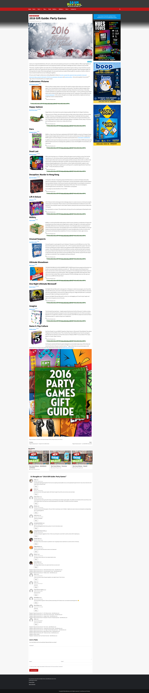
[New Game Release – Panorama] (60, 457)
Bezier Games (32, 287)
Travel (49, 9)
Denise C (36, 554)
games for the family (41, 77)
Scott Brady (32, 469)
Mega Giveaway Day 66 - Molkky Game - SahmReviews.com (45, 572)
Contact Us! (73, 9)
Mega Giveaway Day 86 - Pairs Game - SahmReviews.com (44, 626)
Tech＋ (39, 9)
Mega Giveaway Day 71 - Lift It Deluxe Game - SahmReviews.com (46, 613)
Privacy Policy (31, 682)
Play (45, 9)
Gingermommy (37, 546)
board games (33, 439)
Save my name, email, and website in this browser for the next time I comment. (46, 666)
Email (62, 661)
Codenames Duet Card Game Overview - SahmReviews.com (45, 635)
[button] (120, 9)
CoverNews (82, 691)
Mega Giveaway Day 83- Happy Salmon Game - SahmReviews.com (46, 631)
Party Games (60, 439)
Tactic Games (32, 220)
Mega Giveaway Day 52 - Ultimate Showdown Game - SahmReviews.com (47, 569)
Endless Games (32, 329)
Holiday (50, 439)
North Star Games (33, 110)
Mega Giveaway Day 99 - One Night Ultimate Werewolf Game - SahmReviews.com (49, 629)
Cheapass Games (33, 132)
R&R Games (32, 265)
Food (34, 9)
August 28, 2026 (37, 469)
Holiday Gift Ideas (35, 15)
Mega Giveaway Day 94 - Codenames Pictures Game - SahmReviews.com (47, 628)
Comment (31, 645)
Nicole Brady (32, 21)
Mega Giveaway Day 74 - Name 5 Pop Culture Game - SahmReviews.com (47, 614)
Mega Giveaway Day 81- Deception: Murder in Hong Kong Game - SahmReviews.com (50, 617)
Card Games (38, 439)
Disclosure (89, 61)
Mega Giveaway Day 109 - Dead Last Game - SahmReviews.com (46, 632)
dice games (60, 77)
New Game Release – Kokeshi (80, 466)
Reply (36, 486)
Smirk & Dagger (32, 154)
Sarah (35, 489)
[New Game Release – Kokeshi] (82, 457)
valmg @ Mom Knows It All (39, 530)
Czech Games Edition (34, 84)
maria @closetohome (38, 523)
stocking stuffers (68, 77)
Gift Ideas (46, 439)
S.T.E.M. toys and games (52, 77)
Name (30, 661)
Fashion (54, 9)
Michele (35, 506)
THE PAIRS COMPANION (84, 137)
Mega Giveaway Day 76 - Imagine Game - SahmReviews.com (45, 616)
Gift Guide (43, 439)
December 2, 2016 (38, 21)
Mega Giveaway (55, 439)
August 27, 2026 (59, 467)
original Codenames (49, 95)
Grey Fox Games (32, 177)
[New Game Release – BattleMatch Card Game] (38, 457)
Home (29, 9)
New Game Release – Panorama (59, 466)
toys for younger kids (64, 75)
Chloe (35, 479)
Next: (82, 443)
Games (31, 15)
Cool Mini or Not (33, 242)
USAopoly (31, 200)
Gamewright (32, 309)
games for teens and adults (76, 75)
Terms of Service (32, 684)
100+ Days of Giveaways (68, 347)
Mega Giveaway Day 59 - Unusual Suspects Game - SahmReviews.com (47, 571)
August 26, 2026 (80, 467)
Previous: (39, 443)
